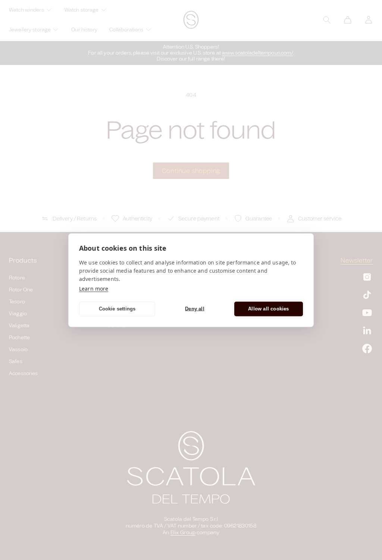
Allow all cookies (268, 309)
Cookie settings (117, 309)
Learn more (93, 288)
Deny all (194, 309)
